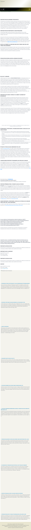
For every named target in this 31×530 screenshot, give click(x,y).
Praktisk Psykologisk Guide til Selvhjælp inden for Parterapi (12, 493)
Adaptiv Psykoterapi (5, 326)
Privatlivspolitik (13, 198)
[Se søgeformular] (29, 9)
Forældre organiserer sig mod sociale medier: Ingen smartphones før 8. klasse (15, 439)
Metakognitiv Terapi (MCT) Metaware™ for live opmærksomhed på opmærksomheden (16, 283)
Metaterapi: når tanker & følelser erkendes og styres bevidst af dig (13, 302)
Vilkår (17, 198)
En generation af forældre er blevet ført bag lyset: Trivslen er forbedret (14, 465)
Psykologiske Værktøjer (6, 148)
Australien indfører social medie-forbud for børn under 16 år (12, 385)
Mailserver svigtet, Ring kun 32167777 (8, 358)
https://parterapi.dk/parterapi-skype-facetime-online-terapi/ (14, 205)
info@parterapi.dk (3, 198)
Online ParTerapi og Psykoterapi (12, 41)
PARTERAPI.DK (10, 179)
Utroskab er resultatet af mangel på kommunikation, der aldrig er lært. (14, 514)
